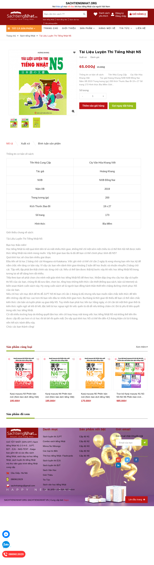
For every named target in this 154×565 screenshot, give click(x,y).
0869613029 (17, 479)
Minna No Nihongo (52, 446)
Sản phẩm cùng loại (19, 346)
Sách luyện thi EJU (52, 460)
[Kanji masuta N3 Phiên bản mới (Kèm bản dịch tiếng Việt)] (23, 373)
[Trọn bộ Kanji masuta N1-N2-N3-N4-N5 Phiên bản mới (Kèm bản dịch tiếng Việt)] (130, 373)
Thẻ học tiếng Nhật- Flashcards (58, 456)
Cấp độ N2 (84, 441)
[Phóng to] (73, 111)
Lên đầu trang (135, 499)
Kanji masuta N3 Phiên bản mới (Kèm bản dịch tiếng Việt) (24, 395)
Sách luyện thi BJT (52, 465)
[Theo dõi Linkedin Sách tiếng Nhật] (118, 465)
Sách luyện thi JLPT (52, 436)
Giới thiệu (69, 28)
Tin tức (125, 28)
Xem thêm (141, 347)
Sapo (66, 500)
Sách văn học (74, 19)
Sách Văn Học (49, 470)
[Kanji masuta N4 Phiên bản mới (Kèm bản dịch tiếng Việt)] (59, 373)
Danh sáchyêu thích (104, 14)
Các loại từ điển (50, 451)
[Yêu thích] (74, 52)
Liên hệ (141, 28)
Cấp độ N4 (84, 451)
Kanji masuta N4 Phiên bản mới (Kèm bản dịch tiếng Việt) (59, 395)
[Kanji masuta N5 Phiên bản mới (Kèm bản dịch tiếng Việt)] (95, 373)
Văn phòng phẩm (51, 23)
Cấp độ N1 (84, 436)
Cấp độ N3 (84, 446)
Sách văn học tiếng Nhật (54, 484)
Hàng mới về (107, 28)
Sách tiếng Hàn (61, 19)
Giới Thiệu (48, 475)
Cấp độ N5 (84, 456)
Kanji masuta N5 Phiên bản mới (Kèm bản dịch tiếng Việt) (95, 395)
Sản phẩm (86, 28)
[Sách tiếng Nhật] (22, 432)
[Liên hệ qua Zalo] (6, 544)
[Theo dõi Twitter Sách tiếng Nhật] (127, 459)
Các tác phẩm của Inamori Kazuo (59, 489)
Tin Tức (46, 480)
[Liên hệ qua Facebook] (6, 534)
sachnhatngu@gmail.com (23, 485)
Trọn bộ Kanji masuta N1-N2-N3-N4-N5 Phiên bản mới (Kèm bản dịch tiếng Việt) (131, 396)
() (139, 14)
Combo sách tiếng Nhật (54, 441)
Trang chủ (51, 28)
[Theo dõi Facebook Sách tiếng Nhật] (136, 459)
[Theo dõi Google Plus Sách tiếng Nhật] (118, 459)
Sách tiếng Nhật (48, 19)
